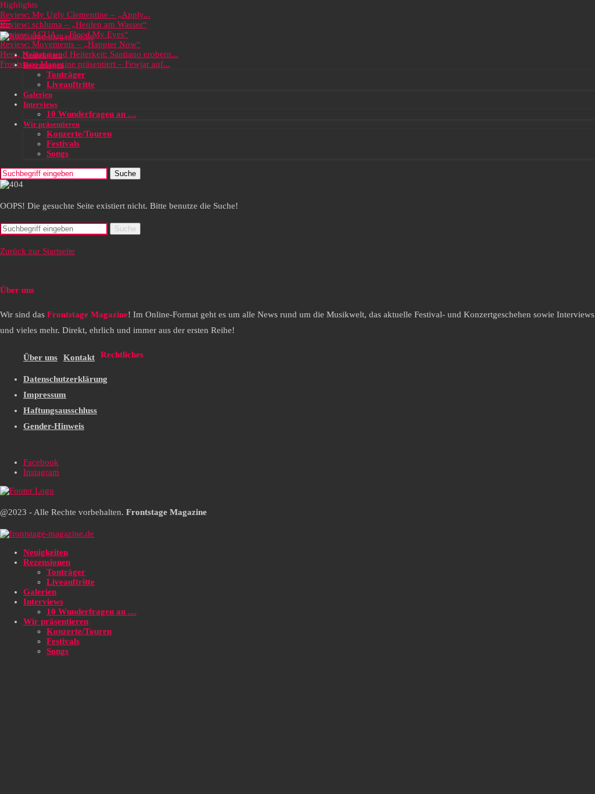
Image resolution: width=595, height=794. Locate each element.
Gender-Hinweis (53, 426)
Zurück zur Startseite (37, 251)
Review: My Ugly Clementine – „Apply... (75, 14)
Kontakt (79, 357)
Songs (57, 153)
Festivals (63, 143)
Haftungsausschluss (60, 410)
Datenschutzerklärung (65, 379)
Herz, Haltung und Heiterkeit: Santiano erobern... (89, 54)
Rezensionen (43, 64)
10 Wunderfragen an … (91, 114)
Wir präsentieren (51, 124)
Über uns (40, 357)
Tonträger (65, 74)
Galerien (37, 94)
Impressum (44, 394)
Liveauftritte (70, 84)
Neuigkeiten (42, 55)
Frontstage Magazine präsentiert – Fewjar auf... (85, 64)
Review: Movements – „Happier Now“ (70, 44)
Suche (125, 173)
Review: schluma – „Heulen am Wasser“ (73, 24)
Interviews (40, 104)
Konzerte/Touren (79, 133)
